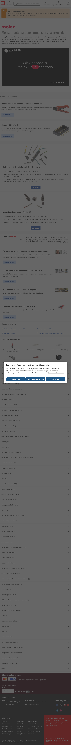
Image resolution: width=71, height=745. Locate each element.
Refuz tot (55, 379)
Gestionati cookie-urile (36, 379)
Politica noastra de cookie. (56, 373)
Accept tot (16, 379)
